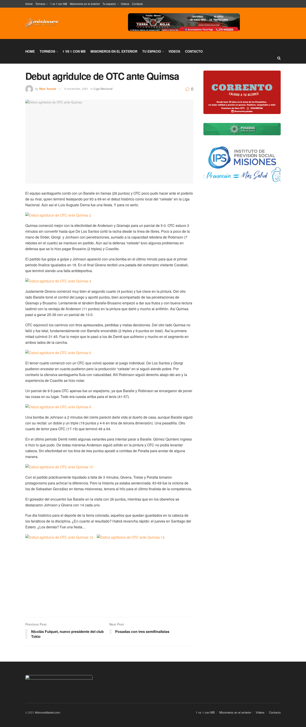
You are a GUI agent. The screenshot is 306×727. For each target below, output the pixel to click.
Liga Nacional (103, 88)
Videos (125, 4)
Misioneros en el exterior (85, 4)
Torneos (40, 4)
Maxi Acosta (47, 88)
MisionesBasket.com (47, 712)
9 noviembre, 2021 (76, 88)
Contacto (137, 4)
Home (29, 4)
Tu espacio (109, 4)
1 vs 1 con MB (58, 4)
